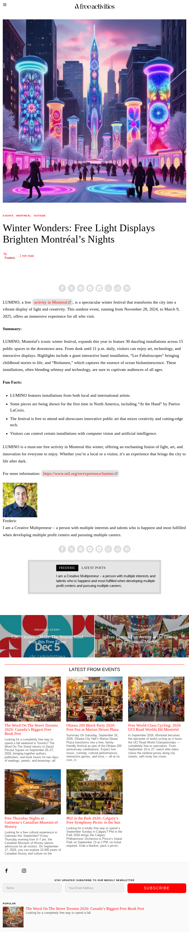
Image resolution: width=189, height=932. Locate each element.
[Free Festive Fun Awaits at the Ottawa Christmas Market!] (142, 636)
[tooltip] (62, 288)
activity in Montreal (50, 302)
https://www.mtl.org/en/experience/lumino (78, 473)
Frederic (10, 258)
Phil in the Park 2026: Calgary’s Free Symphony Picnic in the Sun (93, 820)
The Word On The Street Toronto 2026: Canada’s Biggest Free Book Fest (31, 729)
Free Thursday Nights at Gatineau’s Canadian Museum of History (31, 822)
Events (8, 215)
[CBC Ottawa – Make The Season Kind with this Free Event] (47, 636)
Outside (40, 215)
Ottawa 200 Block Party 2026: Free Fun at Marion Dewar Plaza (92, 727)
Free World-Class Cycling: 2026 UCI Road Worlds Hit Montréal (154, 727)
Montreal (23, 215)
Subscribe (157, 888)
